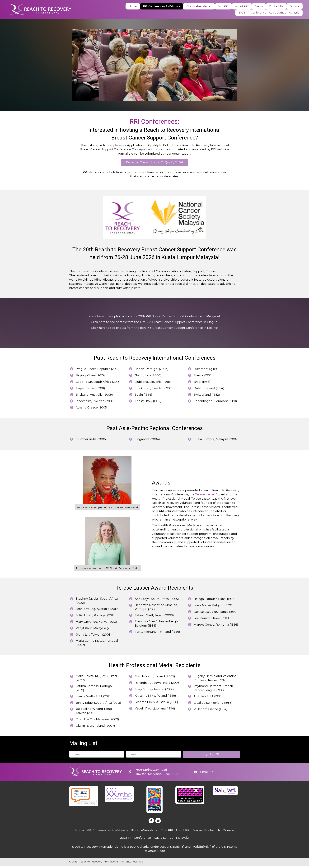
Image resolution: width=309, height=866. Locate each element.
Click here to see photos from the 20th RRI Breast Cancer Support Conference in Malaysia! (154, 316)
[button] (154, 162)
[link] (133, 6)
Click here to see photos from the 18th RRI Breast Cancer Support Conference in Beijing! (154, 328)
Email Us (206, 772)
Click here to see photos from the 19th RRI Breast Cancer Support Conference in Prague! (154, 322)
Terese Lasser (205, 494)
